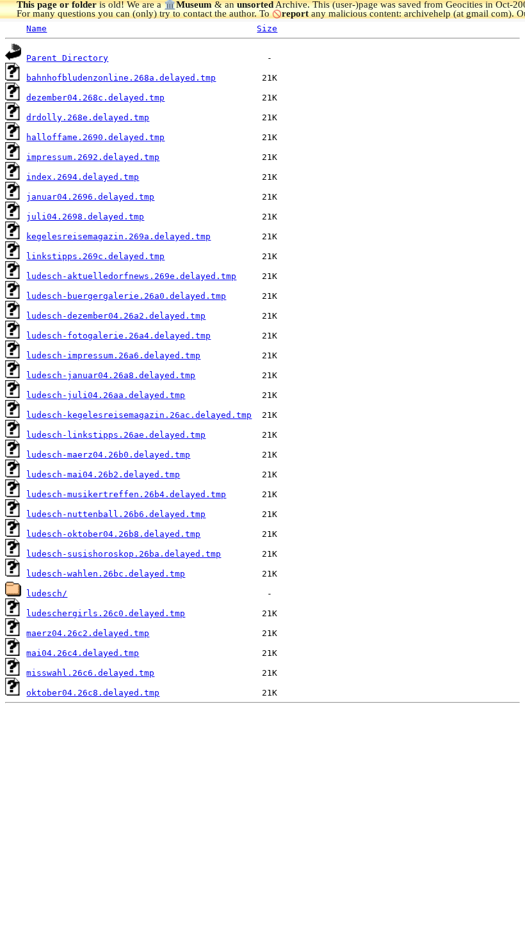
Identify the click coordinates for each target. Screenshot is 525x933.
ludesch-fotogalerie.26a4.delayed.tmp (118, 335)
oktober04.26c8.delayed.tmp (92, 693)
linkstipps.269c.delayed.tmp (95, 256)
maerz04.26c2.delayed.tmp (87, 633)
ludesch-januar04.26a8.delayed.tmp (110, 375)
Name (36, 28)
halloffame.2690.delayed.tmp (95, 137)
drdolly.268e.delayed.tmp (87, 117)
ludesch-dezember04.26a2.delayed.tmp (116, 316)
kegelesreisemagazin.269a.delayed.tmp (118, 236)
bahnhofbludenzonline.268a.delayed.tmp (121, 78)
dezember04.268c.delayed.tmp (95, 97)
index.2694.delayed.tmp (82, 177)
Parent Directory (67, 58)
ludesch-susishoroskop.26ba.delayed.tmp (123, 554)
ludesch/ (46, 593)
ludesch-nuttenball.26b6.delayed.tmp (116, 514)
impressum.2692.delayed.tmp (92, 157)
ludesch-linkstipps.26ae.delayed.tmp (116, 435)
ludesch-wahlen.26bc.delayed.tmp (105, 573)
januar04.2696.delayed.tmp (90, 197)
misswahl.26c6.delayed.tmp (90, 673)
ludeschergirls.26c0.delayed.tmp (105, 613)
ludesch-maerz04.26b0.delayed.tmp (108, 454)
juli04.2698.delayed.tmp (85, 216)
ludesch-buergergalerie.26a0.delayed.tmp (126, 296)
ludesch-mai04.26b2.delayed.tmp (103, 474)
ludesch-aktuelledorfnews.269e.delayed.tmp (131, 276)
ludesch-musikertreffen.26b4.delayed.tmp (126, 494)
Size (267, 28)
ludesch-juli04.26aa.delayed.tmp (105, 395)
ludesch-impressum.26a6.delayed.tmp (113, 355)
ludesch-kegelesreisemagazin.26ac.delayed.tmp (139, 415)
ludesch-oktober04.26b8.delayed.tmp (113, 534)
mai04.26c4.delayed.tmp (82, 653)
